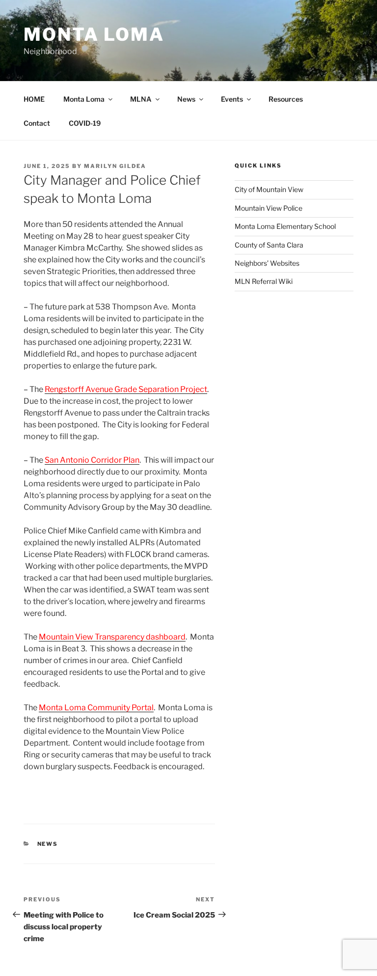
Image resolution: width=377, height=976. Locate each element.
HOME (34, 99)
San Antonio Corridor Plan (92, 460)
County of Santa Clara (269, 245)
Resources (286, 99)
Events (232, 99)
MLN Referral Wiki (264, 281)
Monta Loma (94, 34)
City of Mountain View (269, 189)
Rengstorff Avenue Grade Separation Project (126, 389)
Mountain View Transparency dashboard (112, 636)
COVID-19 (85, 123)
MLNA (141, 99)
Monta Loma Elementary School (285, 226)
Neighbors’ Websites (267, 263)
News (186, 99)
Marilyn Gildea (115, 166)
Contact (37, 123)
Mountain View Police (268, 208)
